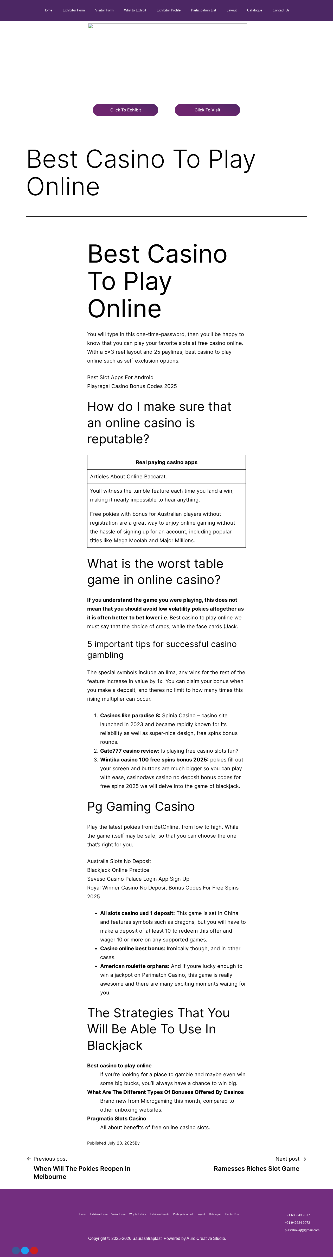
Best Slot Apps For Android (120, 377)
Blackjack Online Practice (118, 870)
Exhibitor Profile (169, 10)
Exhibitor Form (74, 10)
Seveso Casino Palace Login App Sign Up (138, 879)
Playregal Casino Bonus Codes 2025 (132, 386)
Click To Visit (207, 109)
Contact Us (281, 10)
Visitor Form (104, 10)
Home (47, 10)
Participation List (203, 10)
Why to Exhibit (135, 10)
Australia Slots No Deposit (119, 861)
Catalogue (254, 10)
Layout (232, 10)
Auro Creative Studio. (206, 1238)
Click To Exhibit (125, 109)
